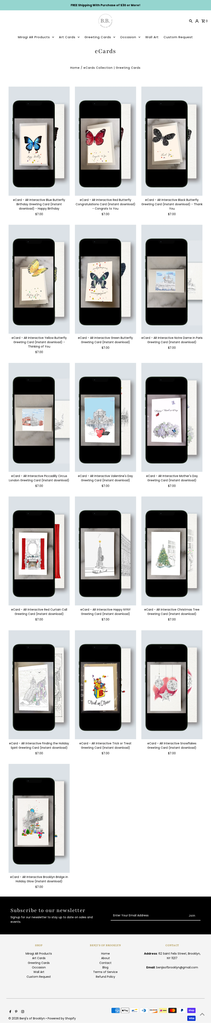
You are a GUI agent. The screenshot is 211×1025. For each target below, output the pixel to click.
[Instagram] (22, 1012)
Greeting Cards (97, 37)
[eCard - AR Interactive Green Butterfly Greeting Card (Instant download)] (105, 279)
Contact (105, 963)
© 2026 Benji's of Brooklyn (27, 1018)
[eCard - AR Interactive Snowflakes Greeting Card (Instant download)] (172, 684)
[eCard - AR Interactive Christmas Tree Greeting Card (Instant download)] (172, 550)
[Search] (190, 21)
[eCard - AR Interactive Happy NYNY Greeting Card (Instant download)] (105, 550)
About (105, 958)
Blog (105, 967)
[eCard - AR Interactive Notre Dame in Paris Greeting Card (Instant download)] (172, 279)
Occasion (128, 37)
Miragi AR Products (34, 37)
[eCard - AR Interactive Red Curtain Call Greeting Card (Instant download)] (39, 550)
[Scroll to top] (202, 1014)
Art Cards (67, 37)
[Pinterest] (15, 1012)
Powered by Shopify (62, 1018)
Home (75, 68)
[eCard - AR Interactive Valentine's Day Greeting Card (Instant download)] (105, 417)
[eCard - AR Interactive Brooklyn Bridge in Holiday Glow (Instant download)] (39, 818)
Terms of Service (105, 972)
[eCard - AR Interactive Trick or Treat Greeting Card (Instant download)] (105, 684)
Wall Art (152, 37)
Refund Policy (105, 977)
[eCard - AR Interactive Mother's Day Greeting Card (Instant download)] (172, 417)
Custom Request (178, 37)
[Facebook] (9, 1012)
